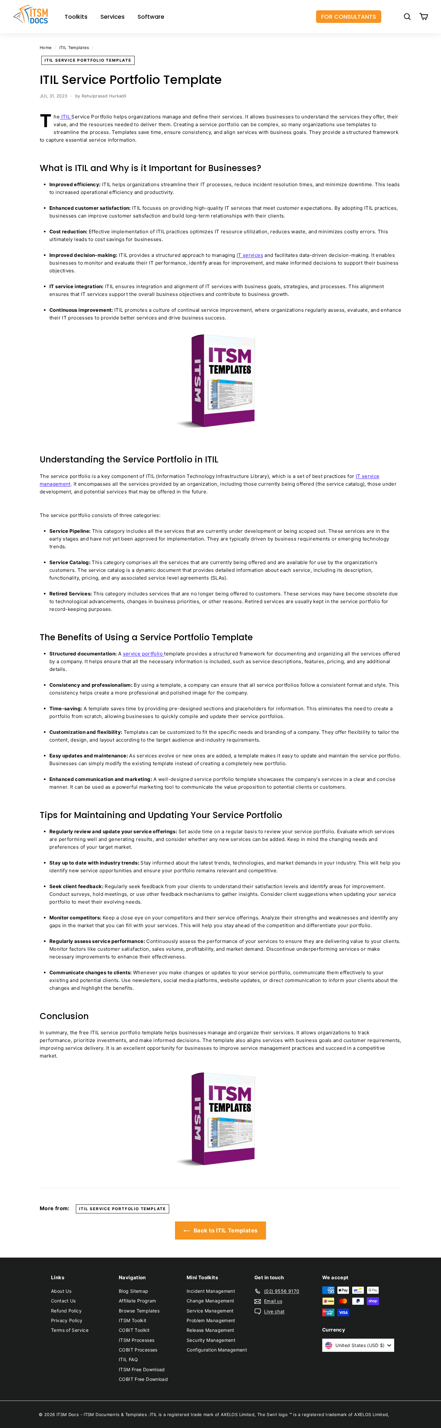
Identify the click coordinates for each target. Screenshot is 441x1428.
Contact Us (63, 1300)
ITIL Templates (74, 47)
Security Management (211, 1340)
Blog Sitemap (134, 1291)
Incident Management (211, 1291)
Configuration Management (217, 1349)
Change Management (210, 1300)
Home (46, 47)
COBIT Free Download (143, 1379)
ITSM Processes (136, 1340)
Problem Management (211, 1320)
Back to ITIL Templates (225, 1230)
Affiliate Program (137, 1300)
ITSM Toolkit (133, 1320)
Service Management (210, 1310)
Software (151, 17)
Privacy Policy (66, 1320)
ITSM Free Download (142, 1369)
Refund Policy (66, 1310)
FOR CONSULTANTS (348, 17)
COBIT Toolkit (134, 1330)
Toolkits (76, 17)
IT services (250, 255)
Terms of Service (69, 1330)
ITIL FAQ (128, 1359)
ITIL (65, 117)
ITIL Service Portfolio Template (88, 60)
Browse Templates (139, 1310)
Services (112, 17)
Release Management (210, 1330)
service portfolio (143, 654)
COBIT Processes (138, 1349)
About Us (61, 1291)
